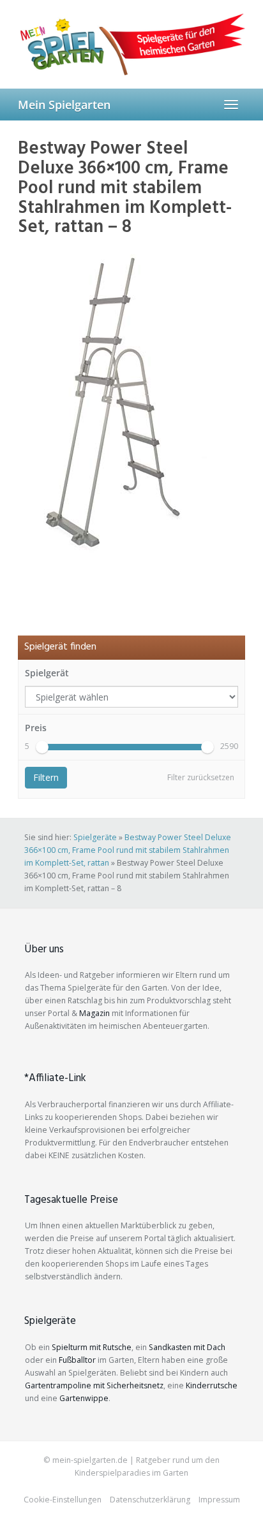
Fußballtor (77, 1360)
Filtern (46, 777)
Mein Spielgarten (64, 104)
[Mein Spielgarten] (131, 44)
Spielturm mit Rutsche (92, 1347)
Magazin (94, 1013)
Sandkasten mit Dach (187, 1347)
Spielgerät (47, 673)
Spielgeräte (95, 837)
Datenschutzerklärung (150, 1499)
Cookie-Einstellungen (62, 1499)
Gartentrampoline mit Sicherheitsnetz (94, 1385)
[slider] (42, 747)
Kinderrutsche (211, 1385)
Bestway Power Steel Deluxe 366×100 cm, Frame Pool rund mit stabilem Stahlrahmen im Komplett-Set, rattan (127, 850)
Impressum (219, 1499)
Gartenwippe (84, 1398)
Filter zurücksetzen (200, 777)
